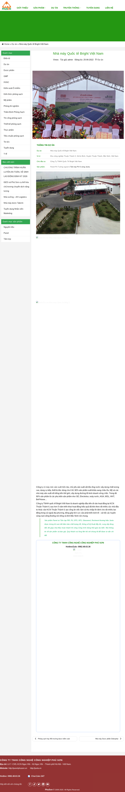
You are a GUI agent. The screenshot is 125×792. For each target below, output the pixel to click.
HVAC (6, 82)
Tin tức (7, 142)
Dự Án (54, 8)
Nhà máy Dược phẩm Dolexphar (107, 739)
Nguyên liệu (9, 227)
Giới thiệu (22, 8)
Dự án (14, 44)
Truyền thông (71, 8)
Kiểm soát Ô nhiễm (12, 88)
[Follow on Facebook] (30, 784)
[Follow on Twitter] (39, 784)
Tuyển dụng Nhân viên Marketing (13, 211)
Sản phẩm (38, 8)
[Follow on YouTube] (48, 784)
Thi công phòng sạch (13, 118)
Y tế (5, 154)
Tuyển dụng (93, 8)
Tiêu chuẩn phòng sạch (14, 136)
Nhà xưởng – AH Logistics (15, 197)
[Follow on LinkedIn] (43, 784)
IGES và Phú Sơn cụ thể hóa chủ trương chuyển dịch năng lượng (16, 186)
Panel (6, 233)
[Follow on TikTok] (34, 784)
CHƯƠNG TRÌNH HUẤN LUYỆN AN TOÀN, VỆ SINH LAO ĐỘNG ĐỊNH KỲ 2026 (16, 172)
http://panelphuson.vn (18, 768)
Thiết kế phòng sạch (12, 124)
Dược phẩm (9, 70)
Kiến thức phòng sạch (13, 94)
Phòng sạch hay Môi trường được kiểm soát (53, 739)
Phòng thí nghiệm (11, 106)
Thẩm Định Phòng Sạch (14, 112)
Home (7, 44)
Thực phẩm (9, 130)
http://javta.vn (35, 768)
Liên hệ (109, 8)
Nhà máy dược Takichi (13, 203)
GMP (6, 76)
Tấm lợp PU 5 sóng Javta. (80, 167)
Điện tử (7, 58)
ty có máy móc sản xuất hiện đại (55, 487)
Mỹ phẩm (8, 100)
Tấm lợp (7, 239)
